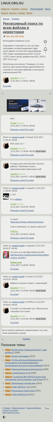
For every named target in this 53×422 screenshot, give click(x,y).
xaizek (13, 204)
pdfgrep (18, 199)
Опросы (13, 13)
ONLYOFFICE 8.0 (20, 395)
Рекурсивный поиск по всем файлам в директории (23, 27)
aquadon (14, 78)
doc (12, 36)
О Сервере (6, 408)
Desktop (15, 19)
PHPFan (14, 231)
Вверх (47, 408)
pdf (16, 36)
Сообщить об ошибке (10, 410)
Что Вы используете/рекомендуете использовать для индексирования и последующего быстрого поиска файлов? (24, 363)
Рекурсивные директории (23, 391)
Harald (13, 123)
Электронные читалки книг (23, 383)
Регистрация (36, 9)
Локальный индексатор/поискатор (26, 369)
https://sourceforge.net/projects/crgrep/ (27, 222)
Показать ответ (18, 130)
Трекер (21, 13)
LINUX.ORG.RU (12, 3)
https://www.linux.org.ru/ (11, 412)
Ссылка (6, 86)
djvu (8, 36)
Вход (47, 9)
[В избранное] (45, 41)
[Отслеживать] (45, 49)
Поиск (29, 13)
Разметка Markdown (33, 408)
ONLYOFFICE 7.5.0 (21, 387)
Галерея (15, 9)
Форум (4, 13)
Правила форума (18, 408)
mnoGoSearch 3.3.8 (21, 373)
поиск (21, 36)
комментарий (18, 137)
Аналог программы (20, 356)
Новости (5, 9)
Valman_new (16, 262)
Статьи (23, 9)
